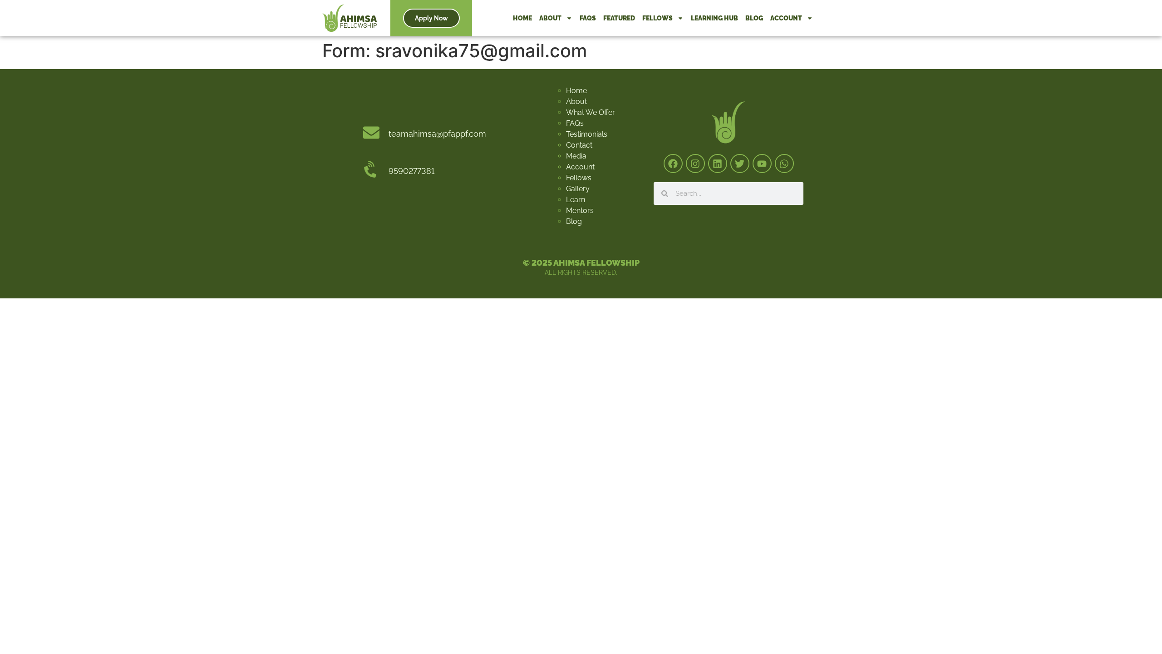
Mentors (580, 210)
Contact (579, 145)
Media (576, 156)
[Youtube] (762, 163)
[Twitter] (739, 163)
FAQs (588, 18)
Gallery (578, 188)
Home (522, 18)
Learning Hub (714, 18)
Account (786, 18)
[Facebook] (673, 163)
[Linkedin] (717, 163)
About (550, 18)
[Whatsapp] (784, 163)
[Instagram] (695, 163)
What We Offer (590, 112)
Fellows (657, 18)
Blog (754, 18)
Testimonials (586, 134)
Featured (619, 18)
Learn (575, 199)
